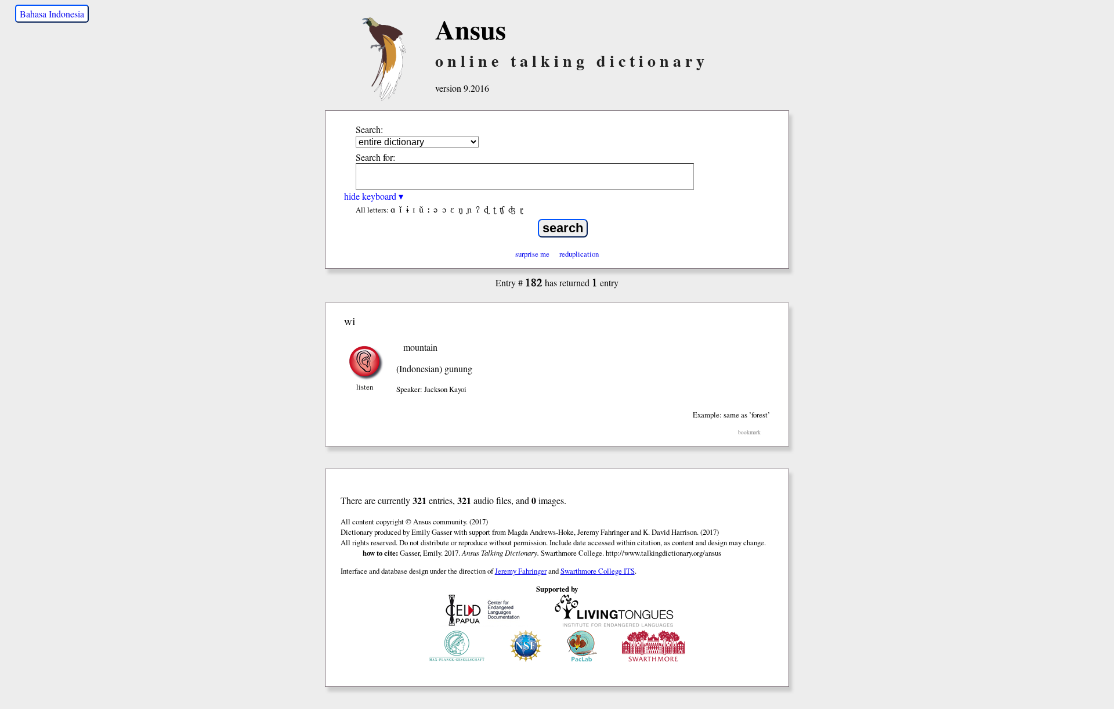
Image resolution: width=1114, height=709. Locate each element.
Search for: (375, 157)
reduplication (579, 254)
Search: (369, 129)
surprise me (532, 254)
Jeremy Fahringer (521, 571)
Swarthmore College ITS (597, 571)
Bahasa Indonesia (52, 14)
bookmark (749, 432)
